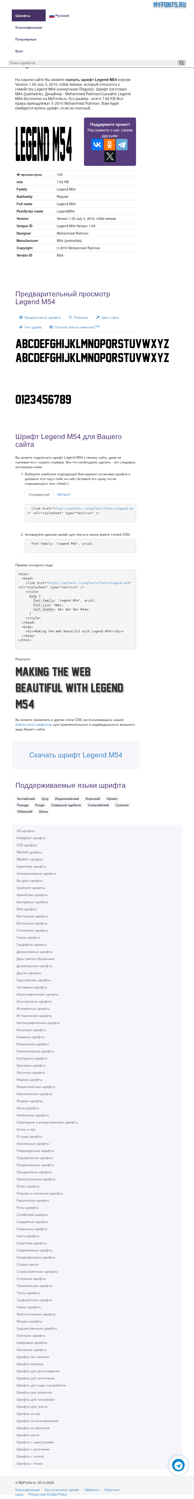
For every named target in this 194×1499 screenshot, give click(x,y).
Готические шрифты (32, 930)
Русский (61, 15)
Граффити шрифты (32, 944)
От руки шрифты (29, 1136)
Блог (19, 51)
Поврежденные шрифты (35, 1150)
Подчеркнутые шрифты (35, 1157)
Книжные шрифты (30, 1036)
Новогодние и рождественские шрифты (47, 1122)
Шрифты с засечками (33, 1449)
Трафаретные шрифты (34, 1299)
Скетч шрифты (28, 1235)
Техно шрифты (28, 1292)
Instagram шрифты (31, 837)
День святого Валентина (35, 958)
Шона (43, 811)
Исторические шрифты (34, 1015)
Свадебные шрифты (32, 1221)
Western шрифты (30, 859)
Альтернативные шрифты (36, 873)
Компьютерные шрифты (35, 1051)
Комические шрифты (33, 1044)
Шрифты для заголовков (35, 1378)
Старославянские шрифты (37, 1271)
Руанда (22, 804)
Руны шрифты (28, 1207)
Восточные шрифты (32, 923)
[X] (110, 156)
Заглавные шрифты (32, 987)
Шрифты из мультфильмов (37, 1420)
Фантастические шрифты (36, 1314)
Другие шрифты (29, 972)
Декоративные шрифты (35, 951)
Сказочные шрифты (32, 1228)
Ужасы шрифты (29, 1306)
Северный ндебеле (66, 804)
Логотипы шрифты (31, 1072)
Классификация (28, 27)
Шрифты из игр (28, 1413)
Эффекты (91, 1489)
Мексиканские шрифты (34, 1093)
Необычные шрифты (33, 1115)
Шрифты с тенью (30, 1463)
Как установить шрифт (62, 1489)
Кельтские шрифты (31, 1029)
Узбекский (24, 811)
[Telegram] (122, 144)
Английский (26, 798)
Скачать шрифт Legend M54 (76, 754)
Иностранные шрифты (34, 1001)
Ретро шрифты (28, 1186)
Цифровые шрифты (32, 1342)
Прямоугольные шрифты (36, 1179)
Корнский (93, 798)
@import (63, 494)
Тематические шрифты (34, 1285)
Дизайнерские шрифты (34, 965)
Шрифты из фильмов (33, 1427)
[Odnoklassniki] (109, 144)
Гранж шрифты (28, 937)
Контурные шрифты (32, 1058)
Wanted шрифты (29, 852)
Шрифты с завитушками (35, 1442)
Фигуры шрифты (29, 1321)
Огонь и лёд (26, 1129)
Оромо (112, 798)
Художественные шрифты (37, 1328)
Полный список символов (76, 326)
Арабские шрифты (31, 887)
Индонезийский (67, 798)
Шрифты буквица (30, 1363)
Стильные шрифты (31, 1278)
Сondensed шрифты (32, 1214)
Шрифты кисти (28, 1434)
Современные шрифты (35, 1250)
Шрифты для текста (32, 1406)
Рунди (39, 804)
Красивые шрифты (31, 1065)
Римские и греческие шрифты (40, 1193)
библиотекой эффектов (33, 724)
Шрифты (22, 15)
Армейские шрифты (32, 894)
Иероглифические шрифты (38, 994)
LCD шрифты (27, 844)
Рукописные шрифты (33, 1200)
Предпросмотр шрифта (41, 317)
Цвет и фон (109, 317)
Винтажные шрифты (32, 916)
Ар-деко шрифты (30, 880)
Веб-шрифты (27, 908)
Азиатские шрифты (31, 866)
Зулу (44, 798)
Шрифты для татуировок (36, 1399)
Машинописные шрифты (36, 1086)
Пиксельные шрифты (33, 1143)
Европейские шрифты (34, 980)
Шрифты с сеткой (30, 1456)
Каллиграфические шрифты (38, 1022)
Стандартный (39, 494)
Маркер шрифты (29, 1079)
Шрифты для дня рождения (38, 1370)
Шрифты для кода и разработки (41, 1385)
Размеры (80, 317)
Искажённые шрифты (33, 1008)
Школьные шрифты (32, 1349)
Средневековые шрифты (36, 1257)
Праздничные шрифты (34, 1171)
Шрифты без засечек (33, 1356)
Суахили (122, 804)
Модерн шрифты (30, 1100)
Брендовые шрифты (32, 901)
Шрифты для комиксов (34, 1392)
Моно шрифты (28, 1107)
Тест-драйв (31, 327)
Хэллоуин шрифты (31, 1335)
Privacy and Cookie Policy (47, 1494)
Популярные (25, 39)
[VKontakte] (97, 144)
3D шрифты (26, 830)
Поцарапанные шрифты (35, 1164)
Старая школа (28, 1264)
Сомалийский (98, 804)
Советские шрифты (32, 1243)
